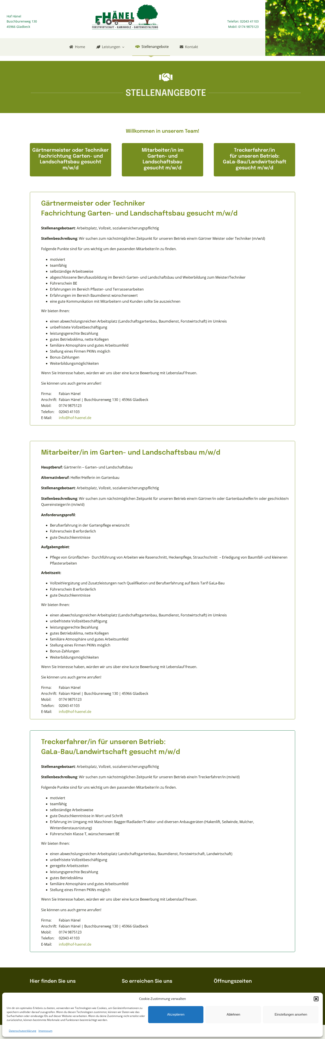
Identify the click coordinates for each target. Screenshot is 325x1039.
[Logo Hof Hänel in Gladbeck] (125, 6)
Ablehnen (233, 1014)
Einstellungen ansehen (291, 1014)
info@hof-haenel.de (75, 417)
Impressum (45, 1031)
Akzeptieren (175, 1014)
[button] (316, 999)
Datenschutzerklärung (22, 1031)
